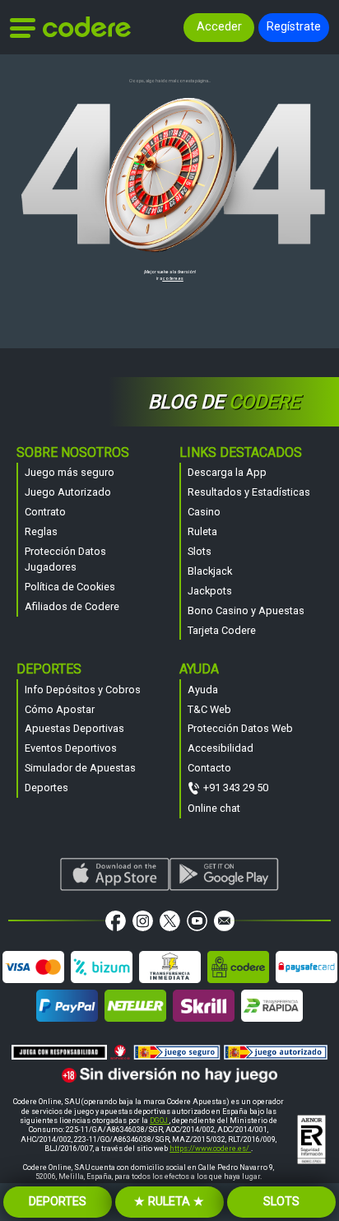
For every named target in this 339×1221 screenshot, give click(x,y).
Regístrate (294, 27)
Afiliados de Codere (72, 606)
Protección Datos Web (240, 728)
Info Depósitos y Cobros (83, 689)
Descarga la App (227, 472)
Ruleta (202, 531)
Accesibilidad (220, 748)
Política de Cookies (70, 586)
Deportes (46, 787)
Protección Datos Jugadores (65, 559)
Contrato (45, 512)
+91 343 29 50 (235, 787)
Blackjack (210, 571)
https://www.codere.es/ (210, 1148)
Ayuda (203, 689)
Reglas (41, 531)
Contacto (209, 768)
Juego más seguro (69, 472)
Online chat (214, 808)
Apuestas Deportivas (74, 728)
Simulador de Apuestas (80, 768)
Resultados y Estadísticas (249, 492)
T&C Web (209, 709)
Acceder (219, 27)
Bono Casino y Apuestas (246, 610)
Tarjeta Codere (222, 630)
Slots (199, 551)
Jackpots (210, 591)
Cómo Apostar (60, 709)
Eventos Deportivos (71, 748)
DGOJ (160, 1120)
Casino (204, 512)
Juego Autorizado (68, 492)
